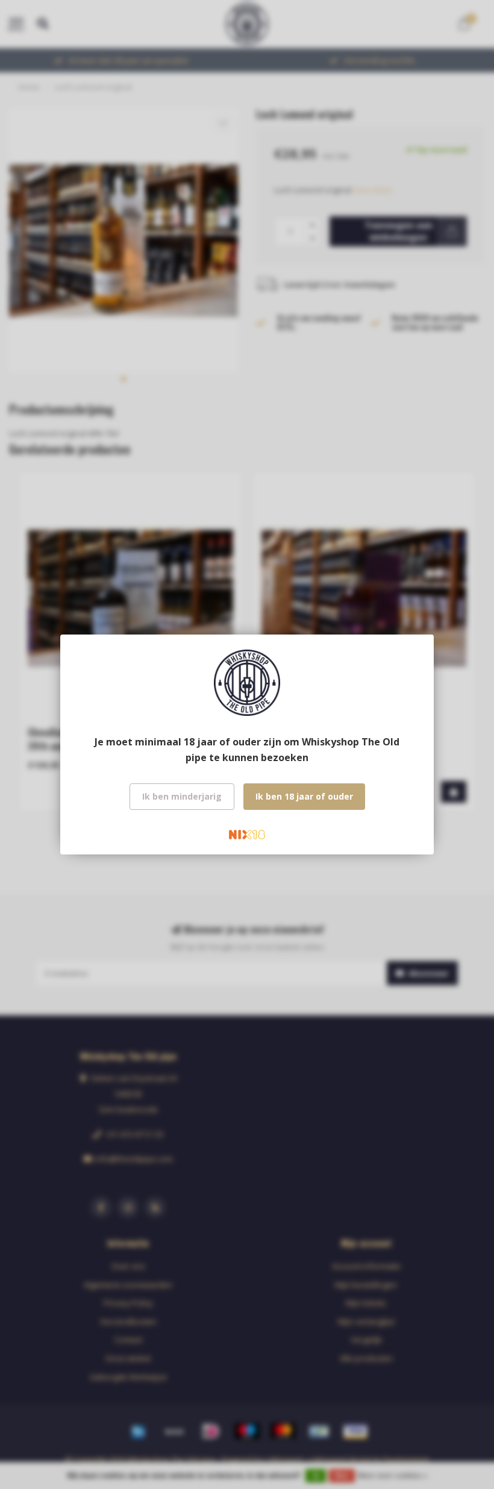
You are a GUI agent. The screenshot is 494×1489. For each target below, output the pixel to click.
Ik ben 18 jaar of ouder (304, 796)
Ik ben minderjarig (182, 796)
